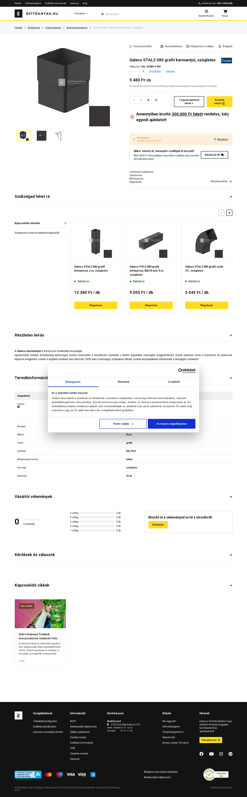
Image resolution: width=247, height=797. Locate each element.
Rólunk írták (168, 737)
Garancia (74, 3)
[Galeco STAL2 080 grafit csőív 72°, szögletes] (206, 241)
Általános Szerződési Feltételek (161, 772)
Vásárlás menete (79, 753)
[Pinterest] (230, 754)
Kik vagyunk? (169, 721)
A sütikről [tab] (174, 381)
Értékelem (158, 524)
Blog (85, 3)
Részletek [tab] (123, 381)
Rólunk (18, 3)
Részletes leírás (219, 181)
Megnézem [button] (96, 305)
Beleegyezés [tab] (73, 381)
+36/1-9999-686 (224, 3)
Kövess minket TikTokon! (175, 742)
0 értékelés (155, 71)
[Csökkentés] (133, 99)
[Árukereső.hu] (216, 774)
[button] (81, 13)
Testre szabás (121, 423)
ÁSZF (73, 721)
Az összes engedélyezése (172, 423)
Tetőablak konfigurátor (45, 721)
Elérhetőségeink (33, 3)
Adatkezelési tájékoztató (83, 726)
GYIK (72, 748)
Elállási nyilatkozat (80, 732)
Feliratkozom (209, 740)
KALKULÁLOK (212, 155)
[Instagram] (221, 754)
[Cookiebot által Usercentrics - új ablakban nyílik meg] (180, 370)
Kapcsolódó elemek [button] (27, 223)
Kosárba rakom (219, 102)
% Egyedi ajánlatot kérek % (189, 102)
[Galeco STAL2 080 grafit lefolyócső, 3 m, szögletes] (95, 241)
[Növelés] (148, 99)
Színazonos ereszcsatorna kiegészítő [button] (37, 232)
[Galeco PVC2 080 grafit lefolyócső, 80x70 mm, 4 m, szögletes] (151, 241)
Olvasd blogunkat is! (172, 732)
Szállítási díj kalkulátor (44, 726)
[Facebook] (201, 754)
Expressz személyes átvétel (48, 732)
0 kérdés (170, 71)
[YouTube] (211, 754)
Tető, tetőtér (26, 606)
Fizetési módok (78, 737)
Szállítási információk (55, 3)
